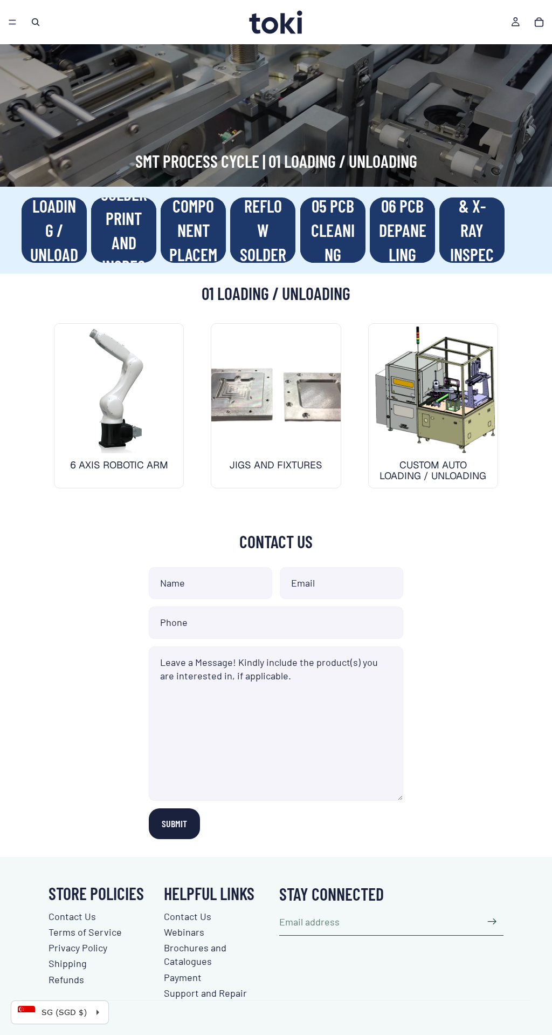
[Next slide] (517, 230)
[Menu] (12, 22)
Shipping (68, 963)
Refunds (66, 979)
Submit (174, 823)
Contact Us (72, 916)
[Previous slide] (223, 388)
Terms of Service (85, 932)
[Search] (35, 22)
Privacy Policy (78, 948)
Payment (183, 977)
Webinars (184, 932)
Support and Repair (205, 993)
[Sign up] (492, 921)
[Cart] (539, 22)
